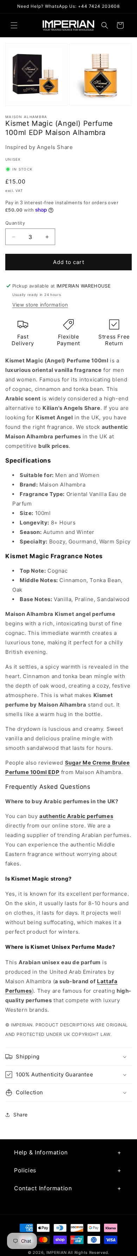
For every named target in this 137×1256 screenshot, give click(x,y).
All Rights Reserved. (88, 1252)
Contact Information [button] (43, 1188)
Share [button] (20, 1114)
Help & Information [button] (41, 1152)
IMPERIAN (56, 1252)
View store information (40, 305)
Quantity (15, 223)
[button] (14, 25)
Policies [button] (25, 1170)
